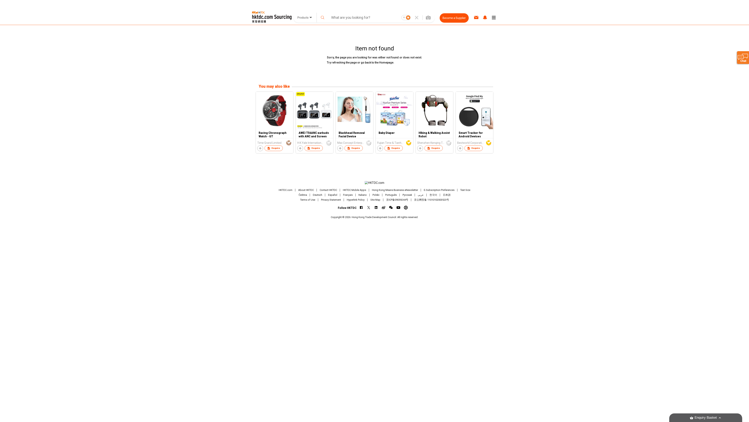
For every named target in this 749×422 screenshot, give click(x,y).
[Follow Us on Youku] (406, 207)
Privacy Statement (331, 199)
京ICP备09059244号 (397, 199)
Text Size (465, 190)
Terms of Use (307, 199)
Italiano (363, 194)
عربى (421, 194)
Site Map (375, 199)
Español (332, 194)
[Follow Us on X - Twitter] (369, 207)
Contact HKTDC (328, 190)
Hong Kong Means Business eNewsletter (395, 190)
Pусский (407, 194)
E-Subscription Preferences (439, 190)
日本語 (447, 194)
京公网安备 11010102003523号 (431, 199)
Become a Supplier (454, 18)
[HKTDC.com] (374, 183)
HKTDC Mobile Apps (354, 190)
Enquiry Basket (706, 417)
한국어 (433, 194)
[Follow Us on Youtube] (398, 207)
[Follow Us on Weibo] (383, 207)
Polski (376, 194)
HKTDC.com (285, 190)
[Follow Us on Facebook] (361, 207)
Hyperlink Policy (356, 199)
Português (391, 194)
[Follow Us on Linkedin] (376, 207)
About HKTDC (306, 190)
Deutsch (317, 194)
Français (348, 194)
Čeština (303, 194)
